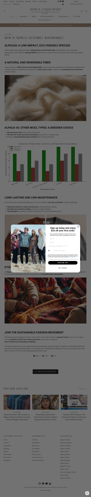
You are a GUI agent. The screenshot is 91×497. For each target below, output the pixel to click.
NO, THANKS (63, 268)
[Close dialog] (78, 226)
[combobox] (50, 250)
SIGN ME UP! (62, 262)
